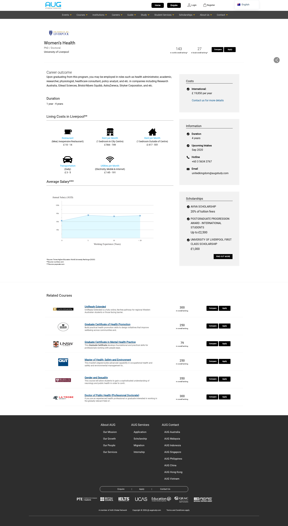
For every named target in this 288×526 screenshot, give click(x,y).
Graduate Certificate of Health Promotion (107, 324)
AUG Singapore (172, 452)
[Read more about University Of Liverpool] (60, 38)
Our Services (110, 452)
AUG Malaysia (172, 438)
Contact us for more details (208, 100)
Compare (218, 49)
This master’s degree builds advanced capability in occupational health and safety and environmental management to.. (118, 364)
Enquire (174, 5)
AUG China (170, 465)
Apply (230, 49)
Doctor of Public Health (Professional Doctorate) (112, 395)
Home (157, 5)
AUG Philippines (173, 458)
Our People (109, 445)
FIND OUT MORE (223, 256)
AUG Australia (172, 432)
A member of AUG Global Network (113, 510)
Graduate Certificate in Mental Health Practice (110, 342)
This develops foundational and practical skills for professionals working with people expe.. (116, 346)
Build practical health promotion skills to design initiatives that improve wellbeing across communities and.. (117, 328)
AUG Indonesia (172, 445)
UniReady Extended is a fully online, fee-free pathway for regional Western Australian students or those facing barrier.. (117, 311)
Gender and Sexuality (96, 377)
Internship (139, 452)
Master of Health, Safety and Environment (108, 359)
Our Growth (109, 438)
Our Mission (110, 432)
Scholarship (140, 438)
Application (140, 432)
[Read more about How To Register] (203, 504)
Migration (139, 445)
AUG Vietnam (171, 478)
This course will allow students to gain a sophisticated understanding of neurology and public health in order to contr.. (117, 382)
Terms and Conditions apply (178, 510)
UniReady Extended (95, 306)
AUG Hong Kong (173, 472)
